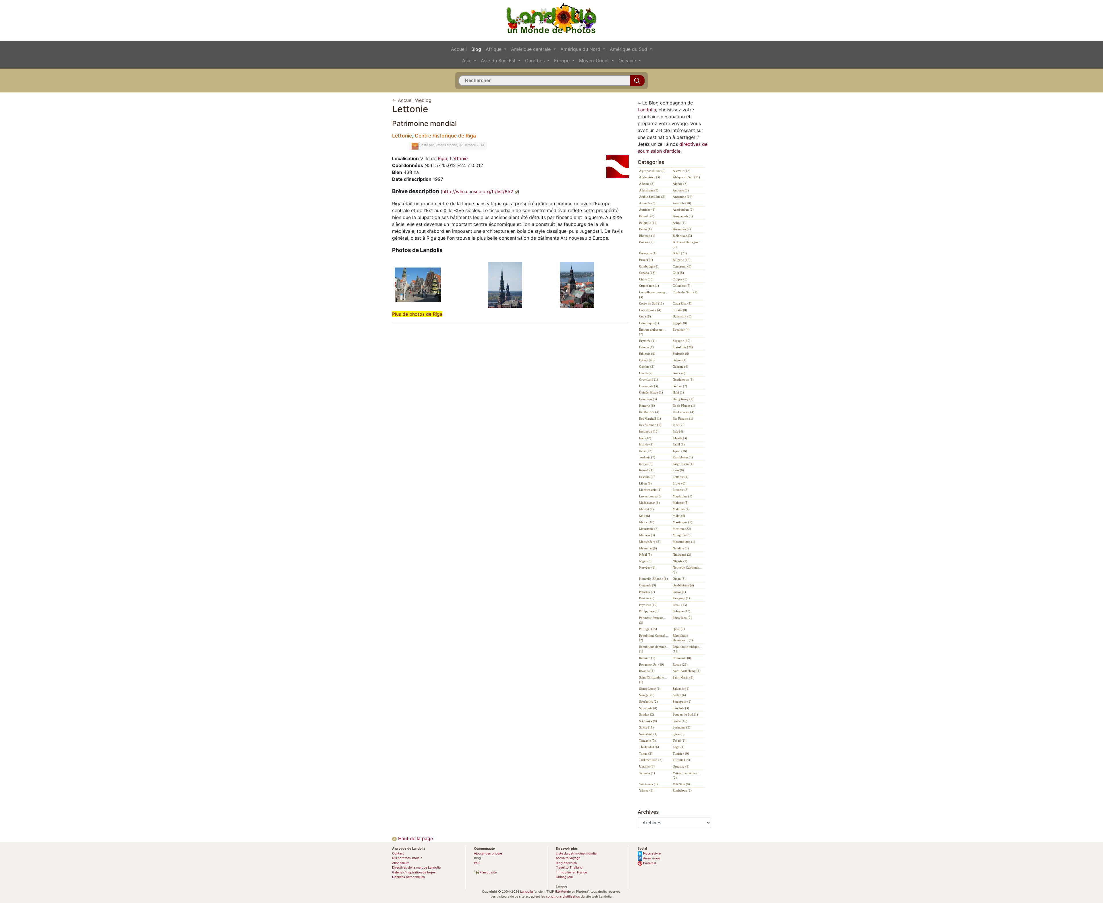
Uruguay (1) (681, 766)
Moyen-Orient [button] (594, 60)
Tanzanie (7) (647, 740)
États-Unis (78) (683, 347)
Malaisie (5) (681, 502)
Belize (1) (679, 222)
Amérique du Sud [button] (629, 49)
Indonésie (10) (649, 431)
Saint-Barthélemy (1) (687, 671)
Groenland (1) (648, 379)
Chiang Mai (564, 877)
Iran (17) (645, 438)
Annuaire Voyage (568, 858)
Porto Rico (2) (682, 617)
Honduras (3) (648, 399)
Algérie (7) (680, 183)
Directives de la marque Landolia (416, 867)
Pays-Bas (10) (648, 604)
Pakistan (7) (647, 592)
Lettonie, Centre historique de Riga (434, 136)
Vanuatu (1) (647, 773)
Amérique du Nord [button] (581, 49)
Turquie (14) (681, 759)
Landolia (647, 110)
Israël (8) (679, 444)
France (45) (647, 360)
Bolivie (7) (646, 242)
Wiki (477, 863)
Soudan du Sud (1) (685, 714)
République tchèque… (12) (687, 649)
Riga (442, 158)
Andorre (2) (681, 190)
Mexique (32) (682, 528)
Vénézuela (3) (648, 784)
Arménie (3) (647, 203)
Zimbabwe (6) (682, 790)
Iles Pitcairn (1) (683, 418)
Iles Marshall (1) (650, 418)
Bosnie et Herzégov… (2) (687, 244)
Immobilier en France (571, 872)
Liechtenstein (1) (650, 489)
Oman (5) (679, 578)
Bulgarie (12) (682, 259)
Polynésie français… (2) (652, 620)
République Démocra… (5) (683, 638)
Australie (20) (682, 203)
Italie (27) (645, 451)
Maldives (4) (681, 509)
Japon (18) (680, 451)
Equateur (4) (681, 329)
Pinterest (649, 863)
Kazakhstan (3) (683, 457)
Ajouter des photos (488, 853)
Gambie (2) (646, 366)
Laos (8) (678, 470)
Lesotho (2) (647, 476)
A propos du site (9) (652, 171)
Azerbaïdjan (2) (683, 209)
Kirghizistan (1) (683, 464)
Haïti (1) (678, 392)
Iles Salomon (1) (650, 425)
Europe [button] (562, 60)
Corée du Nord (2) (685, 292)
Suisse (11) (646, 727)
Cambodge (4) (648, 266)
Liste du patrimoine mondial (576, 853)
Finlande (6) (681, 353)
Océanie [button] (627, 60)
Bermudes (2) (682, 229)
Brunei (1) (646, 259)
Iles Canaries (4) (683, 412)
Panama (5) (646, 598)
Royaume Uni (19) (651, 664)
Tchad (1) (679, 740)
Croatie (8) (680, 310)
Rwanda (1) (647, 671)
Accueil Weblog (414, 100)
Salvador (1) (681, 688)
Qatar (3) (679, 629)
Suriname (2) (681, 727)
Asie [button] (467, 60)
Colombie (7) (682, 285)
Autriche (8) (647, 209)
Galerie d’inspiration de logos (414, 872)
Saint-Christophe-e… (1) (653, 680)
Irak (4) (678, 431)
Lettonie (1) (681, 476)
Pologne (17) (681, 611)
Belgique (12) (648, 222)
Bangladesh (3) (683, 216)
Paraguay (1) (681, 598)
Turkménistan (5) (650, 759)
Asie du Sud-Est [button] (499, 60)
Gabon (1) (680, 360)
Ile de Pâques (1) (684, 405)
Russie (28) (680, 664)
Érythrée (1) (647, 340)
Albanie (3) (646, 183)
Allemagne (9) (648, 190)
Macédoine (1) (682, 496)
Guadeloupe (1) (683, 379)
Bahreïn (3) (646, 216)
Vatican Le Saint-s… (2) (686, 775)
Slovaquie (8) (648, 708)
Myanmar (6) (648, 548)
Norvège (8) (647, 567)
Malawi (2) (646, 509)
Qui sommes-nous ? (407, 858)
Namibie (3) (681, 548)
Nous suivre (651, 853)
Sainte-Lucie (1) (650, 688)
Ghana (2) (646, 373)
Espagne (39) (682, 340)
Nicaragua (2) (682, 554)
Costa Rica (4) (682, 303)
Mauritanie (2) (648, 528)
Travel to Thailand (569, 867)
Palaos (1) (679, 592)
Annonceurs (400, 863)
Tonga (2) (645, 753)
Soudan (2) (646, 714)
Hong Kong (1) (683, 399)
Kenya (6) (646, 464)
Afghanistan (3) (649, 177)
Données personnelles (408, 877)
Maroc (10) (646, 522)
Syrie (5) (678, 734)
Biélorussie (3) (682, 235)
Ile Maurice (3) (649, 412)
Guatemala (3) (648, 386)
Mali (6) (644, 516)
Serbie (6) (679, 695)
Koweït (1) (646, 470)
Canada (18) (647, 272)
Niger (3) (645, 561)
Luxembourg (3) (650, 496)
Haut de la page (415, 838)
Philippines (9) (649, 611)
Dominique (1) (649, 323)
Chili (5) (678, 272)
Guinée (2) (680, 386)
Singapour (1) (682, 701)
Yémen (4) (646, 790)
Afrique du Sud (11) (686, 177)
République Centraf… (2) (653, 638)
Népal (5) (645, 554)
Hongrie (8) (647, 405)
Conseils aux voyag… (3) (653, 294)
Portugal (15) (648, 629)
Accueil (459, 49)
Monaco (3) (647, 535)
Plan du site (488, 872)
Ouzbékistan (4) (683, 585)
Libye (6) (679, 483)
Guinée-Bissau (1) (651, 392)
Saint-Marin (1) (683, 677)
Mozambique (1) (684, 541)
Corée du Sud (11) (651, 303)
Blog (476, 49)
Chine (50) (646, 279)
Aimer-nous (651, 858)
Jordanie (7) (647, 457)
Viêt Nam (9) (681, 784)
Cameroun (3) (682, 266)
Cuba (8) (645, 316)
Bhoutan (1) (647, 235)
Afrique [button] (494, 49)
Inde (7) (678, 425)
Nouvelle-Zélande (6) (653, 578)
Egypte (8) (680, 323)
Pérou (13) (680, 604)
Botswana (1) (648, 253)
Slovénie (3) (681, 708)
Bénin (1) (645, 229)
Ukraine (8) (647, 766)
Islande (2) (646, 444)
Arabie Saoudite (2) (652, 196)
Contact (398, 853)
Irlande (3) (680, 438)
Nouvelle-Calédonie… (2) (687, 570)
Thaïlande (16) (649, 747)
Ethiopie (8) (647, 353)
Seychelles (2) (648, 701)
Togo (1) (678, 747)
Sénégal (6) (646, 695)
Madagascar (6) (649, 502)
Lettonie (459, 158)
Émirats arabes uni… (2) (653, 332)
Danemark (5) (682, 316)
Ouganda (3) (647, 585)
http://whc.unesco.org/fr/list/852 (478, 191)
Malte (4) (679, 516)
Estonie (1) (646, 347)
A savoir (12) (681, 171)
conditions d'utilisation (563, 896)
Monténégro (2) (649, 541)
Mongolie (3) (682, 535)
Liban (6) (645, 483)
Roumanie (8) (682, 658)
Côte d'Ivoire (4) (650, 310)
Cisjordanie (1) (649, 285)
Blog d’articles (566, 863)
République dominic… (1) (654, 649)
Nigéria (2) (680, 561)
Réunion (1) (647, 658)
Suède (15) (680, 721)
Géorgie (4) (680, 366)
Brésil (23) (680, 253)
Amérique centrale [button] (531, 49)
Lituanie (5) (681, 489)
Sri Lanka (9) (648, 721)
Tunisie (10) (681, 753)
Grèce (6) (679, 373)
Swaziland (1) (648, 734)
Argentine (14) (683, 196)
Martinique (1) (682, 522)
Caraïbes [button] (535, 60)
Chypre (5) (680, 279)
